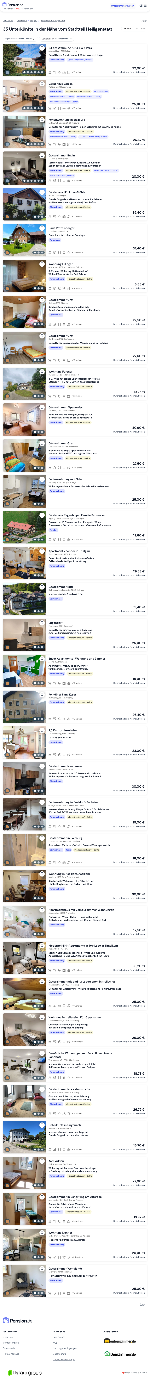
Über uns (8, 1337)
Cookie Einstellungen (64, 1359)
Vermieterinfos (11, 1342)
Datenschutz (59, 1353)
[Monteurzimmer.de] (120, 1344)
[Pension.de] (13, 4)
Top (142, 1304)
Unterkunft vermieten (122, 5)
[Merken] (42, 48)
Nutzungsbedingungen (65, 1348)
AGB (55, 1342)
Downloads (9, 1348)
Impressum (59, 1337)
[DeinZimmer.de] (120, 1357)
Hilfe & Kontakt (11, 1353)
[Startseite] (18, 1320)
